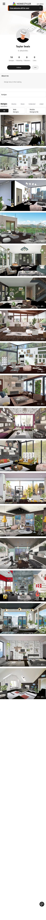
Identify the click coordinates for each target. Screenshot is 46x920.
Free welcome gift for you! (19, 8)
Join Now (40, 4)
